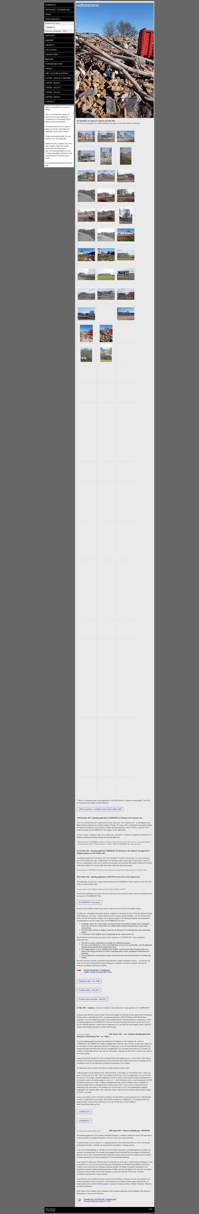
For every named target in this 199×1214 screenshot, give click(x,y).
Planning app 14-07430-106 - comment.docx (100, 1199)
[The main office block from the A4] (106, 274)
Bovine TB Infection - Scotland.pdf (97, 970)
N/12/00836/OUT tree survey (89, 902)
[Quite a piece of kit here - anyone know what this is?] (106, 254)
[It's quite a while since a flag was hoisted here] (125, 215)
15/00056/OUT (84, 1112)
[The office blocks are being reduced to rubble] (125, 156)
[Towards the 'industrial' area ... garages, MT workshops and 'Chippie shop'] (86, 313)
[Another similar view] (106, 215)
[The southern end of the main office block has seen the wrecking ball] (125, 254)
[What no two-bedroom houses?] (86, 274)
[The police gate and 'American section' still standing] (106, 136)
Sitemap (52, 1209)
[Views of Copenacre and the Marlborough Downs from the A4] (86, 353)
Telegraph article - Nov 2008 (89, 981)
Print (47, 1209)
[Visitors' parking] (86, 195)
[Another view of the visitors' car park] (106, 234)
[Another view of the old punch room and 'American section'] (106, 176)
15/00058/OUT (84, 1121)
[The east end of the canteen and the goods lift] (86, 254)
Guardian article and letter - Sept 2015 (92, 999)
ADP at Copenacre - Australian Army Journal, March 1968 (100, 809)
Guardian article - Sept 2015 (89, 990)
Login (150, 1209)
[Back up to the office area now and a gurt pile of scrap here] (86, 333)
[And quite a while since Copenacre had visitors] (86, 234)
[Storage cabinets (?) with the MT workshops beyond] (86, 215)
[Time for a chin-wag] (125, 175)
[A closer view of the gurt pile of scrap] (106, 333)
